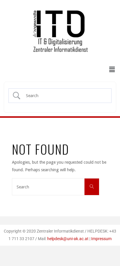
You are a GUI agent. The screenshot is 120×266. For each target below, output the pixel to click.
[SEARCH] (91, 186)
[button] (112, 69)
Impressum (101, 238)
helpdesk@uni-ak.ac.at (68, 238)
